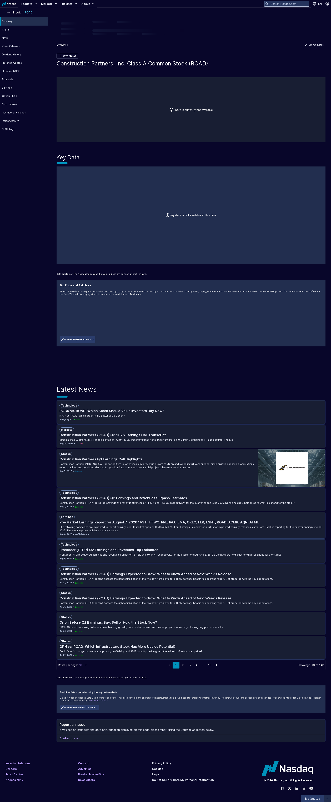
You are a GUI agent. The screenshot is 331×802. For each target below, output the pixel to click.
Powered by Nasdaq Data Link (79, 707)
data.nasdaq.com (99, 700)
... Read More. (135, 294)
